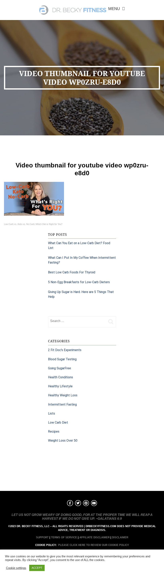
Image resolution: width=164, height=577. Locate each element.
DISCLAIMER (120, 537)
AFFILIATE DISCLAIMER (94, 537)
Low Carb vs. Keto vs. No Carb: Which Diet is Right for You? (33, 224)
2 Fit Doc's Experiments (64, 350)
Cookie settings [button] (16, 568)
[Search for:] (77, 321)
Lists (51, 413)
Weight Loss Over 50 (62, 440)
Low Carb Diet (58, 422)
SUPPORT (42, 537)
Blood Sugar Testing (62, 359)
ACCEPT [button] (37, 567)
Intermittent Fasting (62, 404)
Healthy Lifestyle (60, 386)
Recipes (53, 431)
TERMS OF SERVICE (64, 537)
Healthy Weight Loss (62, 395)
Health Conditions (60, 377)
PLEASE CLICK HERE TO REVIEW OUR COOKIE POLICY (93, 545)
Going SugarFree (59, 368)
